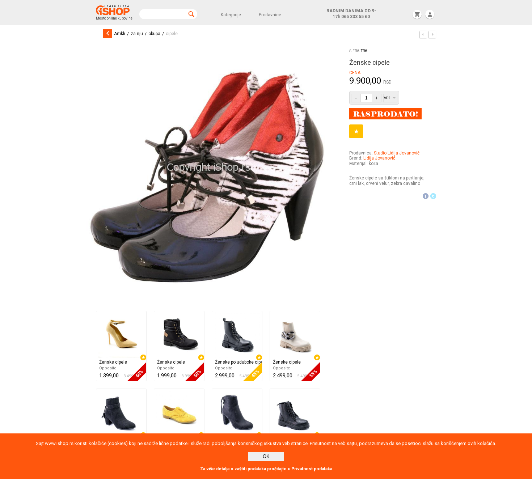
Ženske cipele (113, 362)
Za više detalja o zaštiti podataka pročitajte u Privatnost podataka (266, 468)
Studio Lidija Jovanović (396, 153)
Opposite (108, 368)
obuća (154, 33)
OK (266, 456)
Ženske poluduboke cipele (238, 362)
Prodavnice (270, 14)
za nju (137, 33)
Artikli (119, 33)
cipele (172, 33)
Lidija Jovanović (379, 158)
